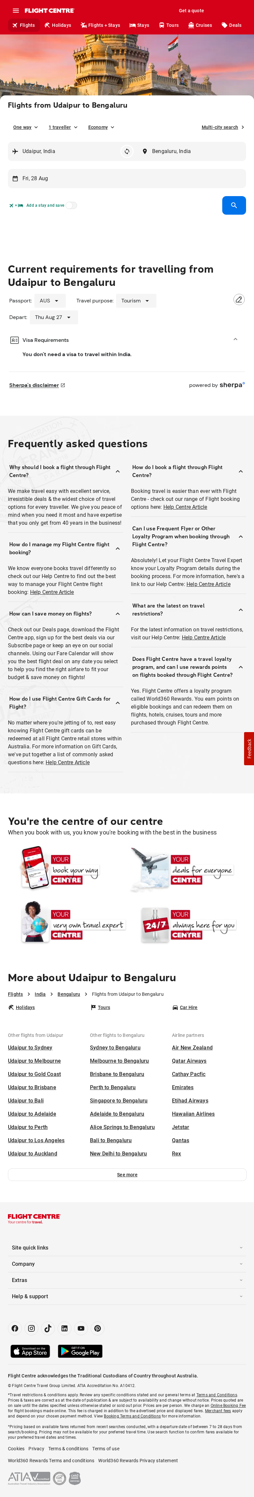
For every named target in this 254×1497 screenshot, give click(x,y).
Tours (172, 25)
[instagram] (31, 1328)
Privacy (36, 1448)
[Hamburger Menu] (16, 11)
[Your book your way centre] (67, 870)
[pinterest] (98, 1328)
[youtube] (81, 1328)
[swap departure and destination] (127, 151)
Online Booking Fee (228, 1405)
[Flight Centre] (49, 10)
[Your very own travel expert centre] (67, 925)
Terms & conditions (68, 1448)
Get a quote (191, 10)
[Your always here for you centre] (187, 925)
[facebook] (15, 1328)
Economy (98, 127)
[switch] (70, 207)
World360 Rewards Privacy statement (138, 1460)
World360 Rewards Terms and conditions (51, 1460)
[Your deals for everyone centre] (187, 870)
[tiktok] (48, 1328)
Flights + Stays (104, 25)
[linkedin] (64, 1328)
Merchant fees (218, 1411)
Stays (143, 25)
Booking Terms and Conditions (132, 1416)
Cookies (16, 1448)
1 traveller (60, 127)
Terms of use (105, 1448)
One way (22, 127)
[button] (127, 1174)
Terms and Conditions (216, 1395)
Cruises (204, 25)
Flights (27, 25)
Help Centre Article (52, 592)
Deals (235, 25)
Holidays (61, 25)
